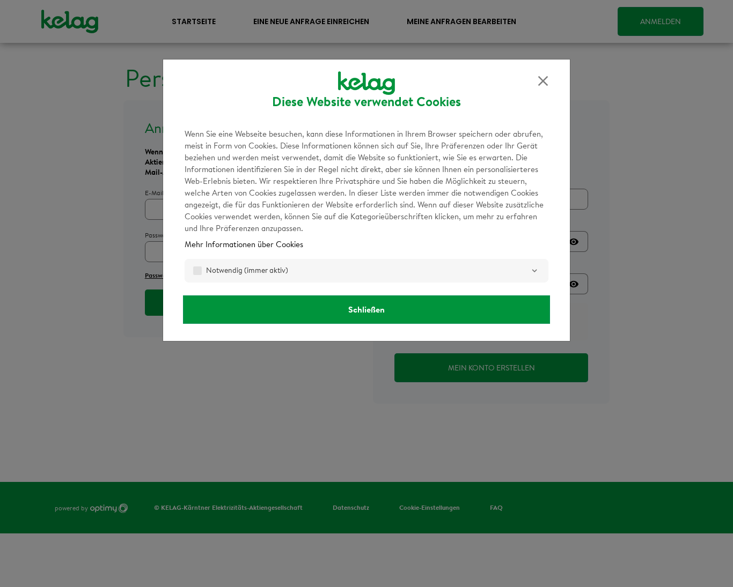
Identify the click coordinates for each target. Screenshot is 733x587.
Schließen (366, 309)
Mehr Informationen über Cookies (244, 244)
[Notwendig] (534, 270)
